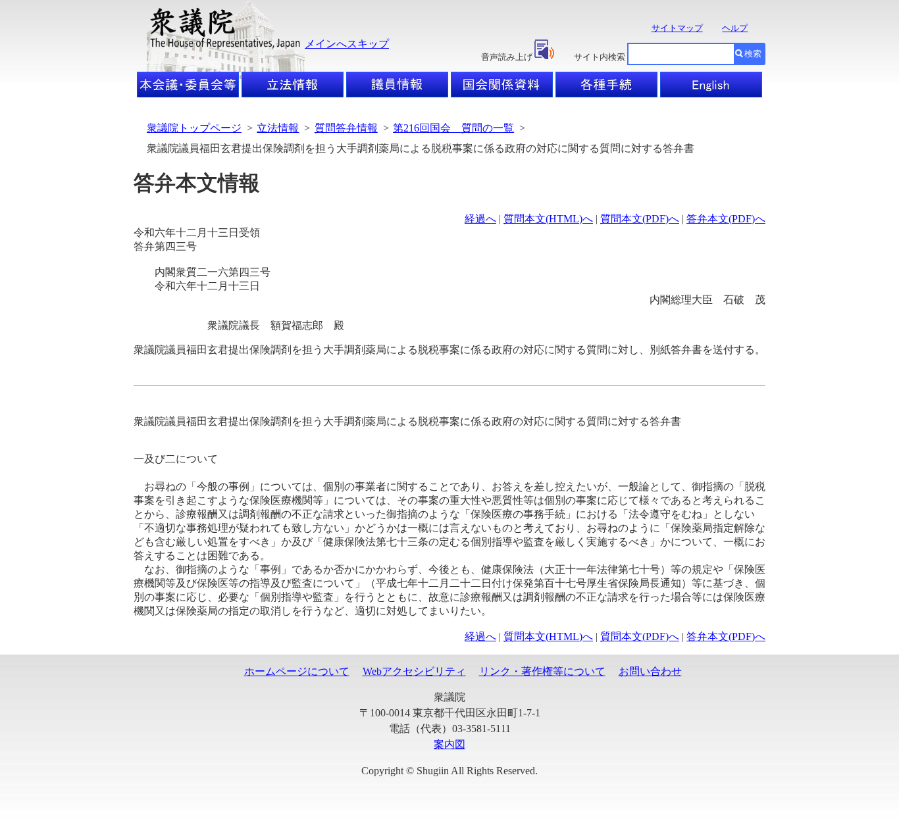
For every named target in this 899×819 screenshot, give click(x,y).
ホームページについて (296, 671)
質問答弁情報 (346, 128)
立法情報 (278, 128)
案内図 (449, 744)
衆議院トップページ (194, 128)
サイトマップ (677, 28)
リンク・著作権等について (542, 671)
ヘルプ (735, 28)
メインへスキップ (347, 43)
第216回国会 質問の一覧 (453, 128)
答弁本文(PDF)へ (725, 218)
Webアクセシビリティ (414, 671)
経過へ (480, 218)
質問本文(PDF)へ (639, 218)
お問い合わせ (650, 671)
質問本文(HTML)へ (548, 218)
